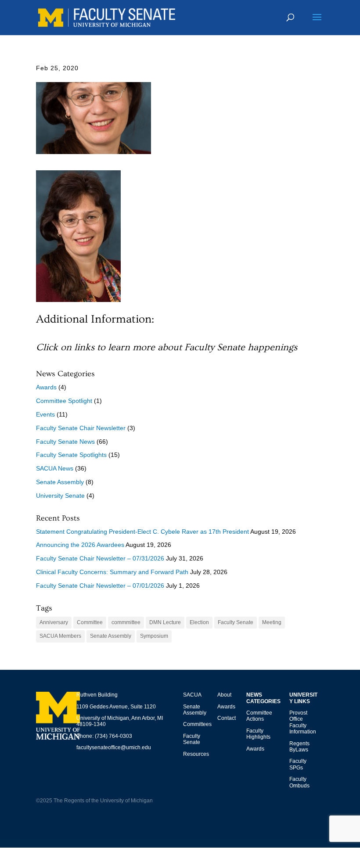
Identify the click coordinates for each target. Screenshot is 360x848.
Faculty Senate (235, 622)
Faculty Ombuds (299, 782)
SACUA (192, 695)
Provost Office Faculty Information (302, 722)
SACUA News (54, 468)
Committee (90, 622)
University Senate (60, 495)
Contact (226, 718)
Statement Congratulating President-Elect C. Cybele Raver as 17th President (142, 531)
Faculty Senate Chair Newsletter (81, 427)
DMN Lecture (165, 622)
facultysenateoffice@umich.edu (113, 747)
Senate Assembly (60, 481)
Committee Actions (259, 716)
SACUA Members (60, 636)
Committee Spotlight (64, 400)
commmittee (126, 622)
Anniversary (54, 622)
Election (199, 622)
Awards (46, 387)
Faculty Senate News (65, 441)
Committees (197, 724)
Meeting (271, 622)
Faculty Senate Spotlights (71, 454)
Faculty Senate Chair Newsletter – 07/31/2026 (100, 558)
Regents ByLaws (299, 746)
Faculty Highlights (258, 734)
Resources (196, 754)
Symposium (154, 636)
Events (45, 414)
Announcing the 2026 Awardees (80, 544)
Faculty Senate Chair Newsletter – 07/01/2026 (100, 585)
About (224, 695)
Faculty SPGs (297, 764)
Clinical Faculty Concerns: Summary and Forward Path (112, 571)
